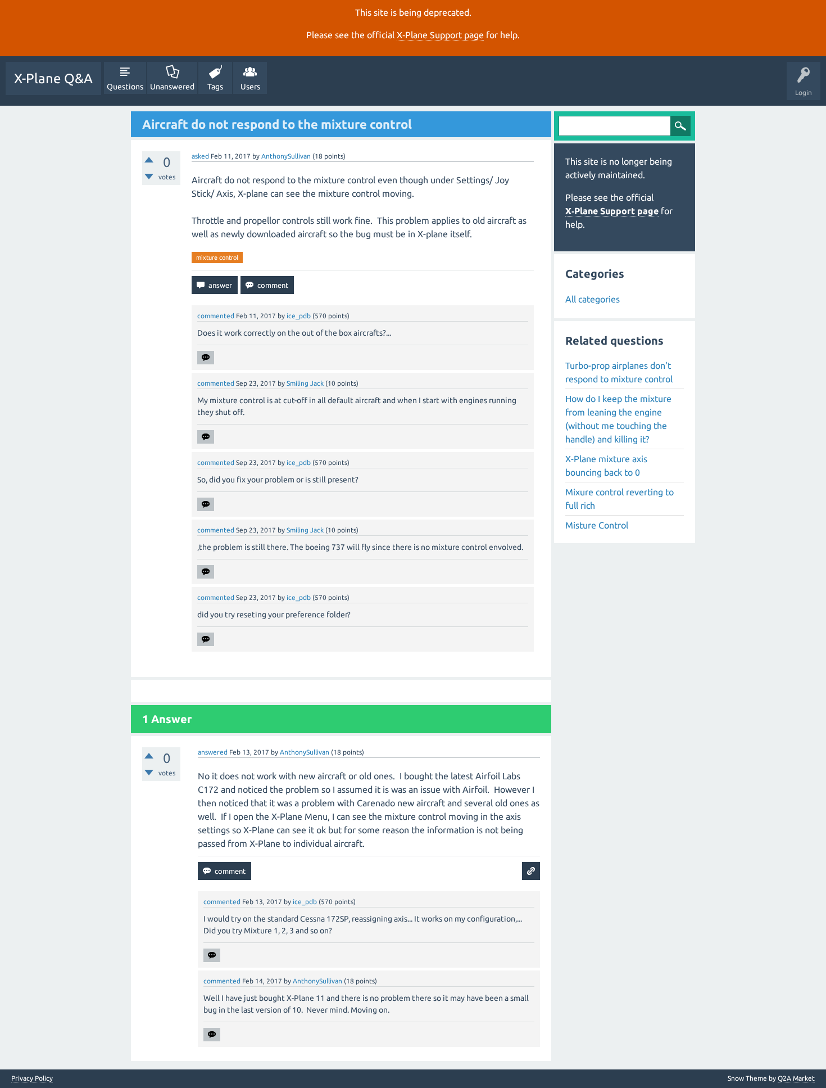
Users (250, 86)
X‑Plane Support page (440, 35)
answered (213, 752)
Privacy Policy (32, 1078)
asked (200, 156)
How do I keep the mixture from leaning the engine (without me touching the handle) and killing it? (618, 419)
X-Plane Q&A (53, 78)
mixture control (217, 257)
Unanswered (172, 86)
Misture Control (596, 525)
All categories (592, 299)
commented (215, 315)
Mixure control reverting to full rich (619, 499)
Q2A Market (796, 1078)
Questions (125, 86)
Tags (215, 86)
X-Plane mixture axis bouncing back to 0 (606, 465)
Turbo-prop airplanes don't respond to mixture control (619, 372)
